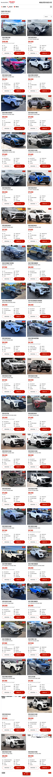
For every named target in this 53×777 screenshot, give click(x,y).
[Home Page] (8, 2)
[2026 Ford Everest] (13, 103)
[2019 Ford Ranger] (13, 554)
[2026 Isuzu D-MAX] (13, 366)
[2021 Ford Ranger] (39, 591)
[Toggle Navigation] (51, 7)
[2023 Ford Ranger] (13, 291)
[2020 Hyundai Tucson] (13, 253)
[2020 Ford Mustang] (39, 328)
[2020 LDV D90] (39, 667)
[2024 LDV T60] (13, 403)
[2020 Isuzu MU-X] (13, 704)
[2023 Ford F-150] (39, 629)
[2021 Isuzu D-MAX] (39, 516)
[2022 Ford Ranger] (39, 253)
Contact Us (18, 53)
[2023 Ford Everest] (13, 667)
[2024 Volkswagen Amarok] (39, 291)
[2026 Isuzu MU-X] (39, 403)
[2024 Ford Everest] (39, 65)
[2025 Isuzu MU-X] (39, 27)
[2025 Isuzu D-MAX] (13, 65)
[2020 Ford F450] (13, 27)
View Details (6, 53)
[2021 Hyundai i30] (13, 629)
